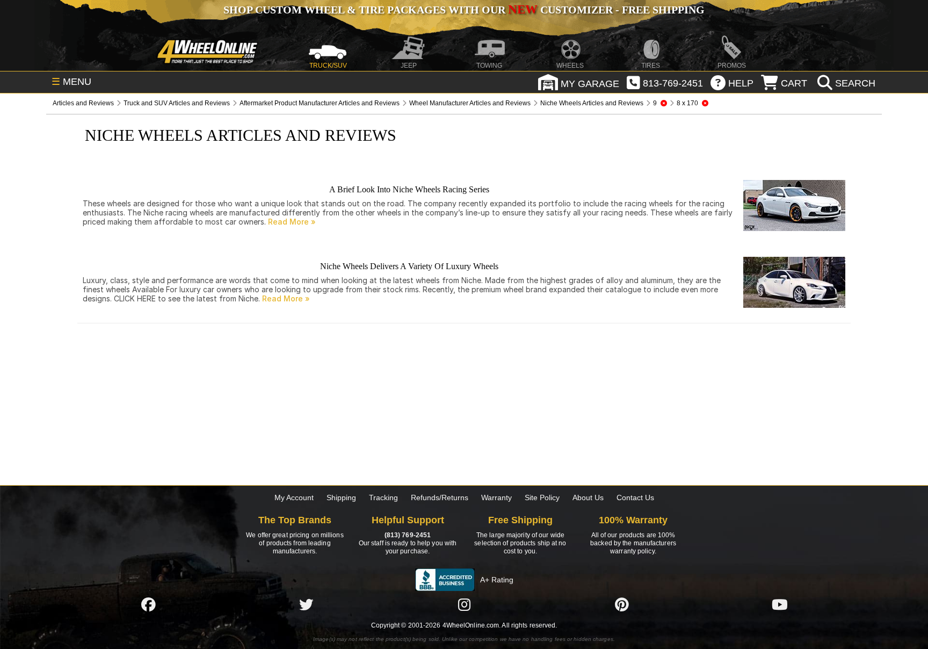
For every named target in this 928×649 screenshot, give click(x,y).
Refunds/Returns (439, 497)
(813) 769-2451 (408, 535)
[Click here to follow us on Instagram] (464, 604)
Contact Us (635, 497)
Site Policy (542, 497)
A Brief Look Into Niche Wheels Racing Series (409, 189)
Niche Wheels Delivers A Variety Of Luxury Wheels (409, 266)
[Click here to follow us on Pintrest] (622, 604)
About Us (588, 497)
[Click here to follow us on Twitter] (306, 604)
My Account (294, 497)
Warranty (496, 497)
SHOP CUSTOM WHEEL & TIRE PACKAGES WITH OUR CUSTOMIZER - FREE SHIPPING (464, 10)
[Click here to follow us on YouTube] (780, 604)
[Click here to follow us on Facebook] (148, 604)
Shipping (341, 497)
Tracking (383, 497)
